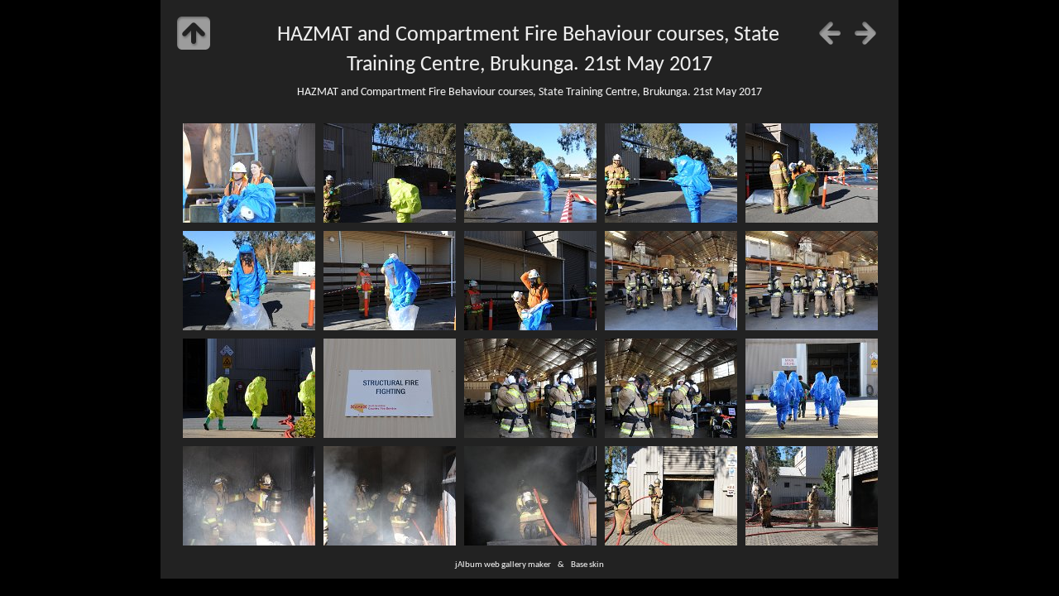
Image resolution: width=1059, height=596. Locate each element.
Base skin (587, 565)
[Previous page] (829, 33)
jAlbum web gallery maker (503, 565)
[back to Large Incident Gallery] (193, 33)
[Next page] (865, 33)
